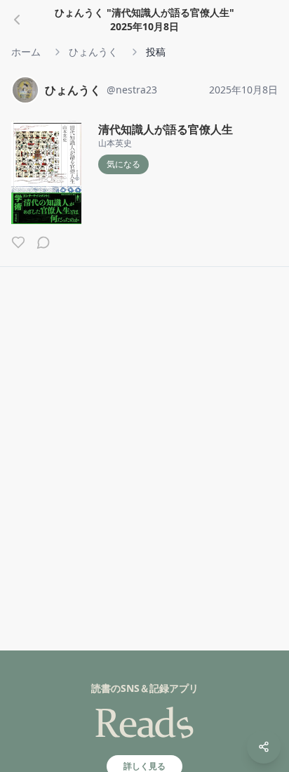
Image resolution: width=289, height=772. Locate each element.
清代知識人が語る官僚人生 (165, 129)
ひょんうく (93, 51)
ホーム (26, 51)
